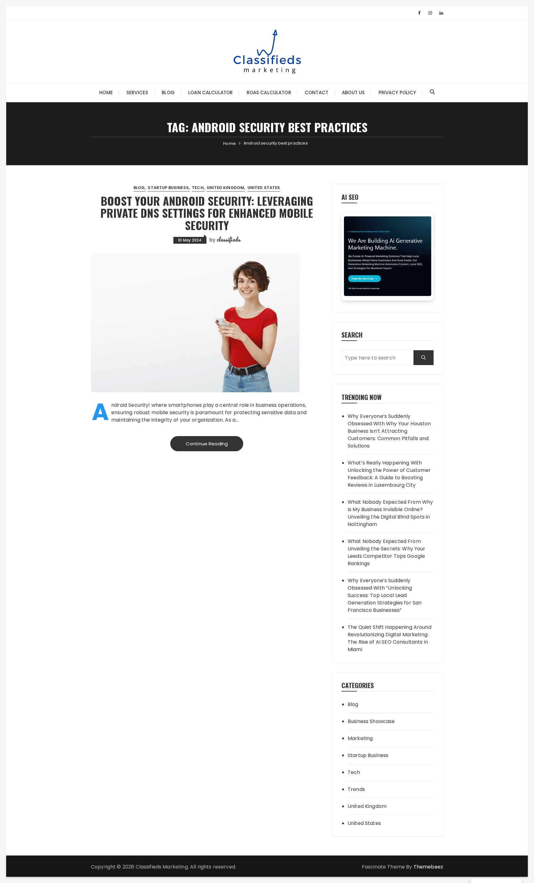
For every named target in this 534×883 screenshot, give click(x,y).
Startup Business (168, 188)
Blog (168, 92)
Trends (356, 789)
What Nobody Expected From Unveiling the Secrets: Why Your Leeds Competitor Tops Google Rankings (387, 552)
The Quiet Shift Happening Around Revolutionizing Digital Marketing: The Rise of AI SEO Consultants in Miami (389, 638)
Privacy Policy (397, 92)
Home (106, 92)
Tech (198, 188)
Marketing (360, 738)
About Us (353, 92)
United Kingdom (225, 188)
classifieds (228, 239)
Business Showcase (371, 721)
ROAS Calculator (269, 92)
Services (137, 92)
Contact (316, 92)
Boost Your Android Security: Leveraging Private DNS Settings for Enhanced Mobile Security (206, 212)
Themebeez (428, 866)
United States (264, 188)
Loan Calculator (210, 92)
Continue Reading (207, 443)
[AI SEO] (387, 256)
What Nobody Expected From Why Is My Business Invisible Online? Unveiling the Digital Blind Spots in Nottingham (390, 513)
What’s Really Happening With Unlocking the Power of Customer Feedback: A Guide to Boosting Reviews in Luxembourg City (389, 474)
